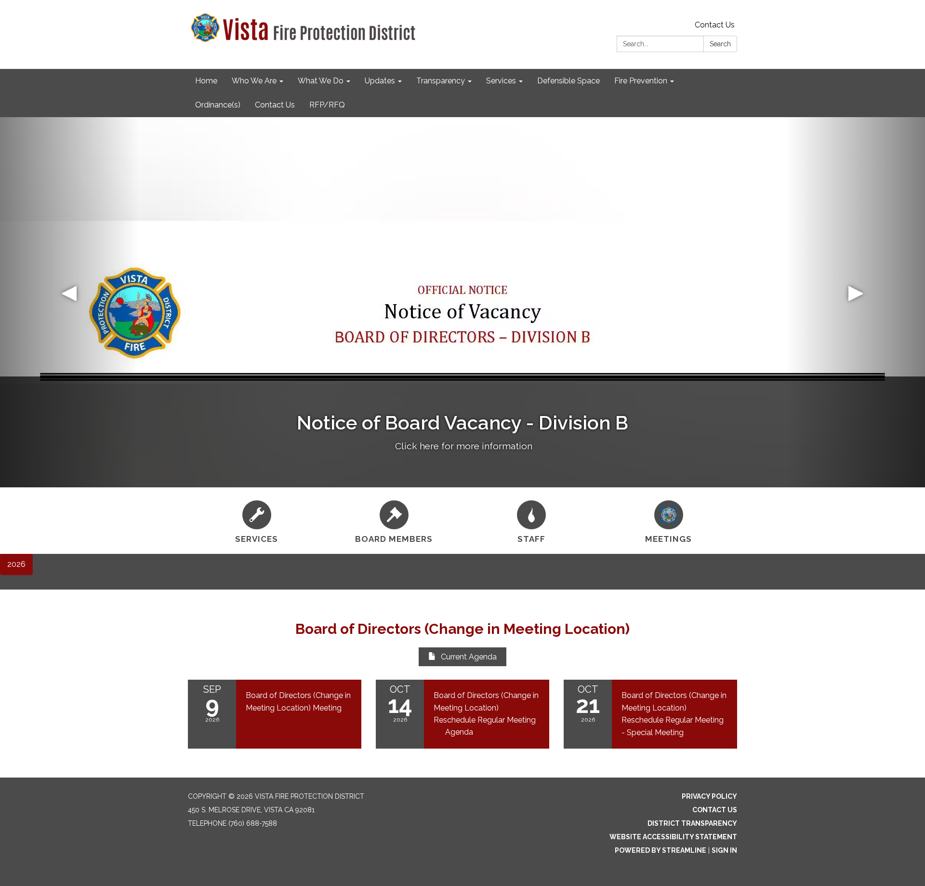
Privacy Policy (709, 796)
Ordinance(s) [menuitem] (217, 104)
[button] (69, 302)
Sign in (724, 850)
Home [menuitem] (206, 80)
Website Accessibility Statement (673, 837)
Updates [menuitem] (380, 80)
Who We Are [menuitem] (254, 80)
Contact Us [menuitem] (275, 104)
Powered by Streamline (660, 850)
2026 (16, 564)
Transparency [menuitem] (440, 80)
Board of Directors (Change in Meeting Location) (462, 628)
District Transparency (692, 823)
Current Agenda (469, 656)
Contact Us (715, 24)
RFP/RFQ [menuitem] (327, 104)
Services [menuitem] (501, 80)
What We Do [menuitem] (321, 80)
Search (720, 44)
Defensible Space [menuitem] (568, 80)
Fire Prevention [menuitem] (640, 80)
